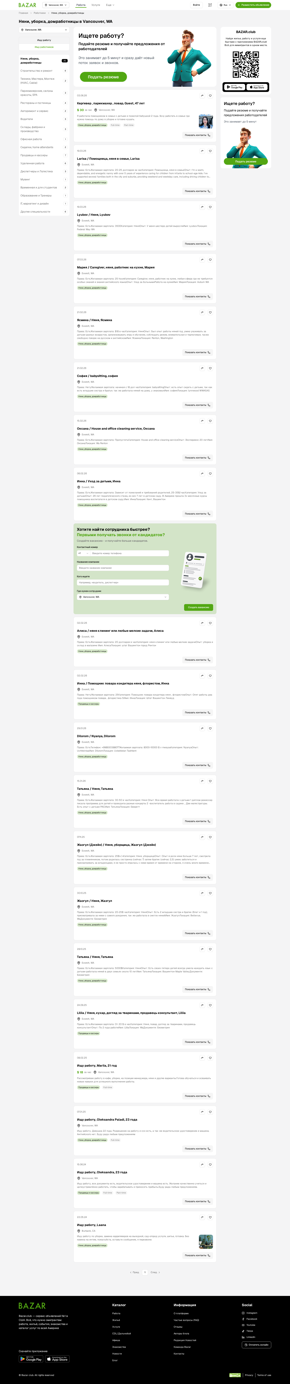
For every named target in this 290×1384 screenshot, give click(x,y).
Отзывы (178, 1326)
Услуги (95, 5)
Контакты (179, 1353)
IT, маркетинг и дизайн (34, 203)
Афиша (116, 1340)
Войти (196, 4)
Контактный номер (87, 547)
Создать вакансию (198, 607)
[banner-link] (145, 57)
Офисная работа (31, 139)
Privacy (249, 1375)
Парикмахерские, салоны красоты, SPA (36, 93)
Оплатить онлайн (258, 1344)
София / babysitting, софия (97, 376)
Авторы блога (181, 1333)
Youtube (251, 1324)
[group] (44, 44)
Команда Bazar (182, 1346)
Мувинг (25, 179)
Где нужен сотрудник (89, 591)
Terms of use (264, 1375)
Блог (115, 1360)
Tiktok (250, 1330)
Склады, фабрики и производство (32, 129)
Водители (26, 119)
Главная (23, 12)
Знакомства (119, 1346)
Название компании (88, 561)
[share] (202, 95)
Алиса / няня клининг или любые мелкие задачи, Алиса (120, 631)
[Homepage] (27, 5)
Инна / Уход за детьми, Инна (98, 481)
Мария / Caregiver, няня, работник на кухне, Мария (116, 267)
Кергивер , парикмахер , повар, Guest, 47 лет (111, 103)
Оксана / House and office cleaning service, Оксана (116, 428)
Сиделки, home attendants (36, 147)
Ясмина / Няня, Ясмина (94, 320)
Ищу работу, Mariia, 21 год (97, 1065)
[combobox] (83, 553)
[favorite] (210, 95)
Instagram (252, 1312)
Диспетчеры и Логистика (36, 171)
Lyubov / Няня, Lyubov (93, 215)
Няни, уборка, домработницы (30, 60)
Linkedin (251, 1337)
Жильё (116, 1320)
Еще (108, 5)
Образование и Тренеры (36, 195)
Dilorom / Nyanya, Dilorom (96, 736)
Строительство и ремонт (36, 70)
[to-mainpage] (32, 1306)
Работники (40, 12)
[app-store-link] (57, 1358)
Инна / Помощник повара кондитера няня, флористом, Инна (123, 683)
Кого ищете (83, 576)
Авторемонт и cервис (34, 111)
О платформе (181, 1313)
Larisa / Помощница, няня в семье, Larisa (108, 159)
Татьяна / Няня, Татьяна (95, 789)
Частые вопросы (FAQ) (186, 1320)
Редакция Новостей (185, 1340)
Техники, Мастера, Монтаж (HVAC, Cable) (37, 81)
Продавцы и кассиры (33, 155)
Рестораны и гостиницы (35, 103)
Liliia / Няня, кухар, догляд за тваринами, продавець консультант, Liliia (131, 1013)
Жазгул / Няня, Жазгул (94, 901)
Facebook (252, 1318)
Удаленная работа (32, 163)
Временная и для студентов (38, 187)
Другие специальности (35, 211)
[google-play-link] (31, 1358)
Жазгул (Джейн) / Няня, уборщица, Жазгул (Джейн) (116, 845)
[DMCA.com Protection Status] (235, 1375)
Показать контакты (195, 135)
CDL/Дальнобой (121, 1333)
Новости (117, 1353)
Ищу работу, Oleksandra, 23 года (102, 1172)
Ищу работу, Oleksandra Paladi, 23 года (107, 1119)
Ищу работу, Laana (91, 1225)
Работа (80, 5)
